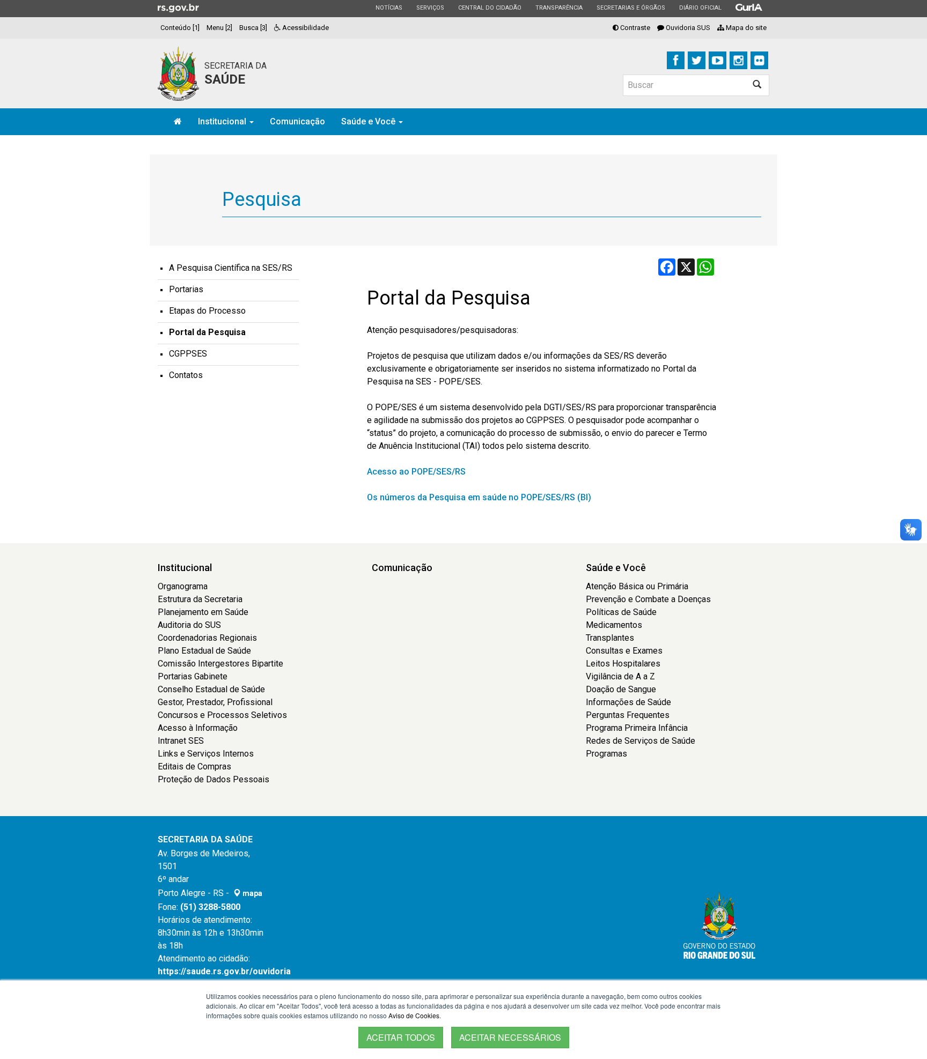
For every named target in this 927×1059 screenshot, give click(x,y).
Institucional (223, 121)
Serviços (430, 7)
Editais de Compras (194, 766)
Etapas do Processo (207, 311)
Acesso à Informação (198, 728)
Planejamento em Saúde (203, 612)
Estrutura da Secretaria (200, 599)
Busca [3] (253, 28)
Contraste (634, 28)
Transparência (559, 7)
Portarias (186, 289)
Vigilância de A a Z (620, 676)
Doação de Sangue (621, 689)
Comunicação (297, 121)
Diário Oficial (700, 7)
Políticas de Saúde (621, 612)
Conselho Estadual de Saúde (211, 689)
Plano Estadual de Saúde (204, 651)
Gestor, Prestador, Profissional (215, 702)
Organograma (183, 586)
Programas (606, 754)
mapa (251, 893)
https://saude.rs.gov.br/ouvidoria (224, 971)
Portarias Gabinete (192, 676)
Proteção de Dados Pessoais (213, 779)
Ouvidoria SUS (687, 28)
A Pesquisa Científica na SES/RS (230, 268)
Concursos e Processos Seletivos (222, 715)
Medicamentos (614, 625)
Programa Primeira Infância (637, 728)
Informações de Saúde (628, 702)
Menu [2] (219, 28)
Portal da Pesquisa (207, 332)
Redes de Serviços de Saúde (640, 741)
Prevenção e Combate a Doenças (648, 599)
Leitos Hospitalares (623, 663)
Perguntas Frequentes (628, 715)
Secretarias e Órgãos (630, 7)
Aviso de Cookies (413, 1015)
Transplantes (610, 638)
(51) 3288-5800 (210, 907)
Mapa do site (745, 28)
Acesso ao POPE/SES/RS (416, 471)
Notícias (388, 7)
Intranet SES (181, 741)
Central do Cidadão (489, 7)
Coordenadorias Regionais (207, 638)
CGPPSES (188, 354)
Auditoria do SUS (189, 625)
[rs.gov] (178, 7)
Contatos (186, 375)
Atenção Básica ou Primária (637, 586)
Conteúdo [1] (180, 28)
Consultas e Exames (624, 651)
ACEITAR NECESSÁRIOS (510, 1037)
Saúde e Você (369, 121)
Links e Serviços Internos (206, 754)
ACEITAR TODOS (400, 1037)
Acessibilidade (305, 28)
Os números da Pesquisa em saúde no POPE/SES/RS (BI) (479, 497)
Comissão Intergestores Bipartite (220, 663)
